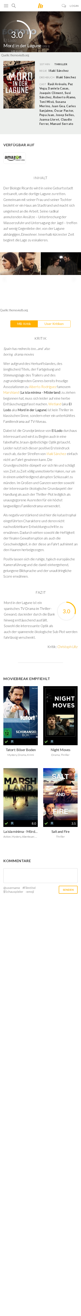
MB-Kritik (24, 324)
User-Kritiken (54, 324)
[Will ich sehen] (12, 741)
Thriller (61, 64)
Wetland (54, 404)
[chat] (64, 5)
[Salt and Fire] (60, 794)
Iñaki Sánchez (66, 77)
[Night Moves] (60, 712)
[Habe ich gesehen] (6, 741)
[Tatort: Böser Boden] (20, 712)
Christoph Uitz (67, 646)
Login (74, 5)
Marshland (11, 392)
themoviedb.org (19, 55)
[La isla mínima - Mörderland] (20, 794)
